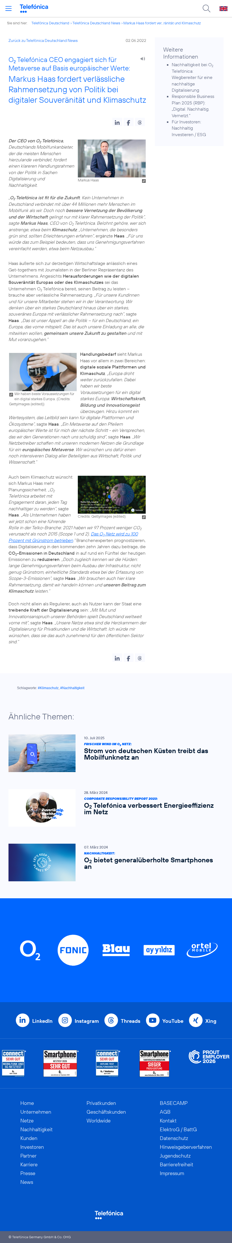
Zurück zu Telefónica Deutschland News (43, 40)
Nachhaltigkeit (36, 1129)
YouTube (172, 1021)
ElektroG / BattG (178, 1129)
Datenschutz (174, 1138)
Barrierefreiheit (176, 1164)
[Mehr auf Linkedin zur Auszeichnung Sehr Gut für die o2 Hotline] (108, 1063)
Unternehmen (35, 1112)
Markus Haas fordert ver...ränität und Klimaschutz (162, 23)
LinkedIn (42, 1021)
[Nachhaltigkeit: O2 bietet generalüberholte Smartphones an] (113, 862)
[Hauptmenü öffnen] (8, 8)
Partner (28, 1155)
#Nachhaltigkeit (72, 688)
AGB (165, 1112)
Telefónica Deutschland (50, 23)
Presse (27, 1173)
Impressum (172, 1173)
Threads (130, 1021)
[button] (117, 122)
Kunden (28, 1138)
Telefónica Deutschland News (96, 23)
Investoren (32, 1147)
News (26, 1182)
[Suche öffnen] (206, 8)
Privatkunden (101, 1103)
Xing (210, 1021)
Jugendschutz (175, 1155)
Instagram (87, 1021)
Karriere (29, 1164)
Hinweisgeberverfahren (186, 1147)
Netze (27, 1120)
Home (27, 1103)
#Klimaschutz (48, 688)
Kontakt (168, 1120)
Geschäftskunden (106, 1112)
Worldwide (99, 1120)
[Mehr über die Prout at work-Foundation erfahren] (209, 1063)
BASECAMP (174, 1103)
